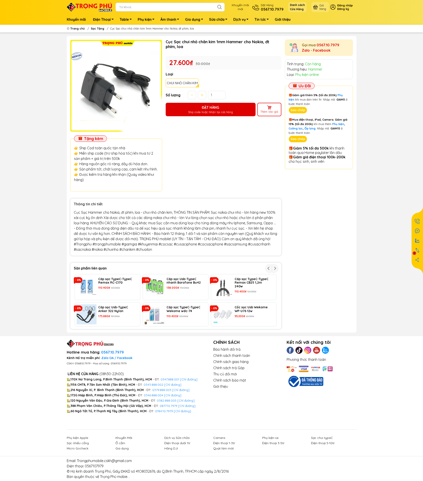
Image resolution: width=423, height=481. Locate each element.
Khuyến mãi (76, 19)
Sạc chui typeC (322, 438)
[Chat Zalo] (417, 241)
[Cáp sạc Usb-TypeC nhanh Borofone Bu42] (155, 286)
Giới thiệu (283, 19)
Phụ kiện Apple (77, 438)
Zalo (306, 50)
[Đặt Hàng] (417, 221)
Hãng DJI (171, 448)
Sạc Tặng (97, 28)
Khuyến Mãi (123, 438)
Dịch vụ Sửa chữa (176, 438)
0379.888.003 (161, 390)
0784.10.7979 (164, 411)
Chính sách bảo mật (229, 380)
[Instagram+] (307, 350)
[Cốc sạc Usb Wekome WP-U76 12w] (223, 314)
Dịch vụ (239, 19)
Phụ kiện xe (270, 438)
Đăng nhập (345, 5)
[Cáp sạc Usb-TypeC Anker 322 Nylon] (87, 314)
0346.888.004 (153, 395)
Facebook (321, 50)
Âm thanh (168, 19)
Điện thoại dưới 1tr (177, 443)
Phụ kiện (145, 19)
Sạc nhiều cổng (78, 443)
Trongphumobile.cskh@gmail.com (104, 461)
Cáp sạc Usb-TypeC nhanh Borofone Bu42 (184, 281)
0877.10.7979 (168, 406)
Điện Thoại (102, 19)
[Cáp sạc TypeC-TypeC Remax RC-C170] (87, 286)
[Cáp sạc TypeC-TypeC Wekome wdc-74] (155, 314)
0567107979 (94, 466)
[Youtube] (316, 350)
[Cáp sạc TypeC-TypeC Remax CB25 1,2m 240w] (223, 286)
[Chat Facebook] (417, 231)
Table (124, 19)
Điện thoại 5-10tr (323, 443)
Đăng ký (343, 9)
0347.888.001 (170, 379)
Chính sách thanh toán (231, 355)
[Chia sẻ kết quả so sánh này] (417, 260)
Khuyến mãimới (240, 7)
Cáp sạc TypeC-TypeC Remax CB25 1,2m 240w (251, 282)
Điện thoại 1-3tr (224, 443)
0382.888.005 (166, 400)
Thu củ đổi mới (225, 374)
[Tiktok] (298, 350)
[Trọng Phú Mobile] (89, 6)
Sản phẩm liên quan (90, 268)
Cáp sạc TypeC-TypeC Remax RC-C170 (115, 281)
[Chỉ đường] (186, 406)
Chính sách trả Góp (229, 368)
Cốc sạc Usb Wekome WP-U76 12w (251, 309)
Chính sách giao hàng (231, 361)
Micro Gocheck (77, 448)
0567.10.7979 (328, 45)
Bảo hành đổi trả (227, 349)
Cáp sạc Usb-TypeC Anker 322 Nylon (113, 309)
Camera (219, 438)
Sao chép (298, 110)
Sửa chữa (216, 19)
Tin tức (260, 19)
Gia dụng (192, 19)
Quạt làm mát (223, 448)
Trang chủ (77, 28)
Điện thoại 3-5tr (273, 443)
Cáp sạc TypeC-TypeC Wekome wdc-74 (183, 309)
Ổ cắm (120, 443)
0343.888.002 (153, 385)
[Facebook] (290, 350)
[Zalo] (325, 350)
